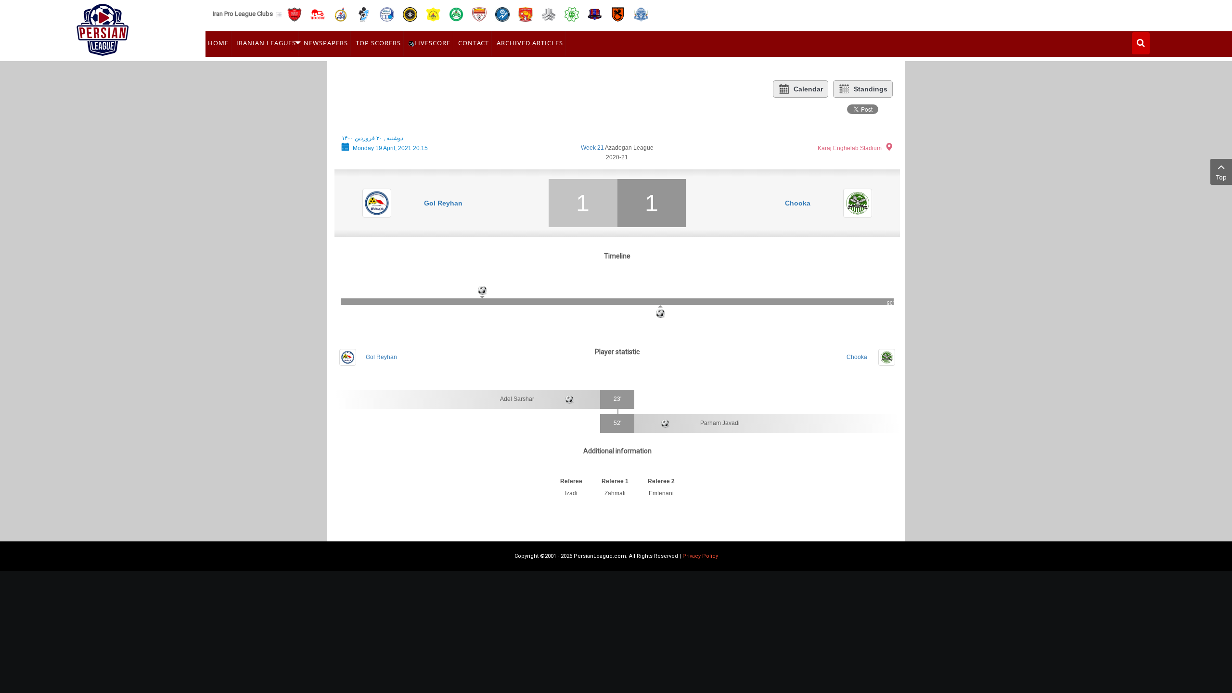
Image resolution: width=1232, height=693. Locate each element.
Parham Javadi (720, 423)
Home (218, 42)
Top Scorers (378, 42)
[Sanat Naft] (433, 13)
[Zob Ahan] (456, 13)
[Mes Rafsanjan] (618, 13)
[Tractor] (317, 13)
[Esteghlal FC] (387, 13)
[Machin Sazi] (572, 13)
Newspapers (326, 42)
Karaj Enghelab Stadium (850, 148)
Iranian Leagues (266, 42)
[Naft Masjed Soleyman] (341, 13)
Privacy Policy (700, 556)
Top (1221, 177)
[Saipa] (548, 14)
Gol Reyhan (443, 203)
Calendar (808, 89)
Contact (473, 42)
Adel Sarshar (517, 399)
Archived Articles (530, 42)
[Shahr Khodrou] (525, 13)
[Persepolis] (294, 13)
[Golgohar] (502, 13)
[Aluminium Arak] (641, 13)
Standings (870, 89)
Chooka (797, 203)
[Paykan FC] (364, 13)
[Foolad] (479, 13)
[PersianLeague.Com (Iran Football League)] (102, 27)
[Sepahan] (410, 13)
